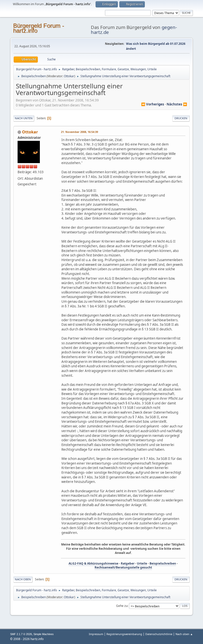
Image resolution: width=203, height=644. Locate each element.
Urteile (142, 563)
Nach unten (24, 118)
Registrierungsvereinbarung (124, 634)
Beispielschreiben (163, 563)
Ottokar (69, 76)
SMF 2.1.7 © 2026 (21, 634)
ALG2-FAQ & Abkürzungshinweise (93, 563)
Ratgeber (127, 563)
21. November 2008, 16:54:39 (79, 132)
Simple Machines (43, 634)
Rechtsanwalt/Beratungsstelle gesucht (123, 567)
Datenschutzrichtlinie (158, 634)
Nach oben (23, 579)
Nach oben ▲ (184, 634)
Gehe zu (121, 606)
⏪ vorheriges (152, 104)
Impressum (96, 634)
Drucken (181, 118)
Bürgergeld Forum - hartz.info (38, 28)
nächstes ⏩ (177, 104)
